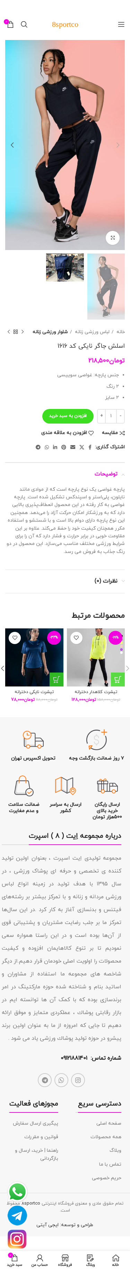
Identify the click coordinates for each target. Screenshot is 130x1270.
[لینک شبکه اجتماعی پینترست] (63, 447)
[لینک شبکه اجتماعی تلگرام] (38, 447)
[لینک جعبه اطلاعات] (97, 745)
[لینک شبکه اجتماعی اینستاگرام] (78, 1080)
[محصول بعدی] (8, 331)
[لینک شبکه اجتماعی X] (81, 447)
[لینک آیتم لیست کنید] (98, 1123)
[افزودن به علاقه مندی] (76, 638)
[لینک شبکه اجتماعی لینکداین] (55, 447)
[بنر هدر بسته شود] (8, 7)
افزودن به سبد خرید (68, 416)
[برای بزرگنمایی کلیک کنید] (113, 238)
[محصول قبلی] (22, 331)
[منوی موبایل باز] (121, 24)
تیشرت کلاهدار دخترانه (96, 692)
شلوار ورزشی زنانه (50, 332)
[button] (118, 679)
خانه (120, 332)
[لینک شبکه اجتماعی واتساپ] (47, 447)
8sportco (30, 1203)
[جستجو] (24, 24)
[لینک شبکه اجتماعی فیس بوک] (90, 447)
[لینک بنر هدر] (75, 7)
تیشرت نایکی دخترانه (34, 692)
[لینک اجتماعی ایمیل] (72, 447)
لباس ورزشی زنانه (91, 332)
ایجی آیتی (47, 1225)
